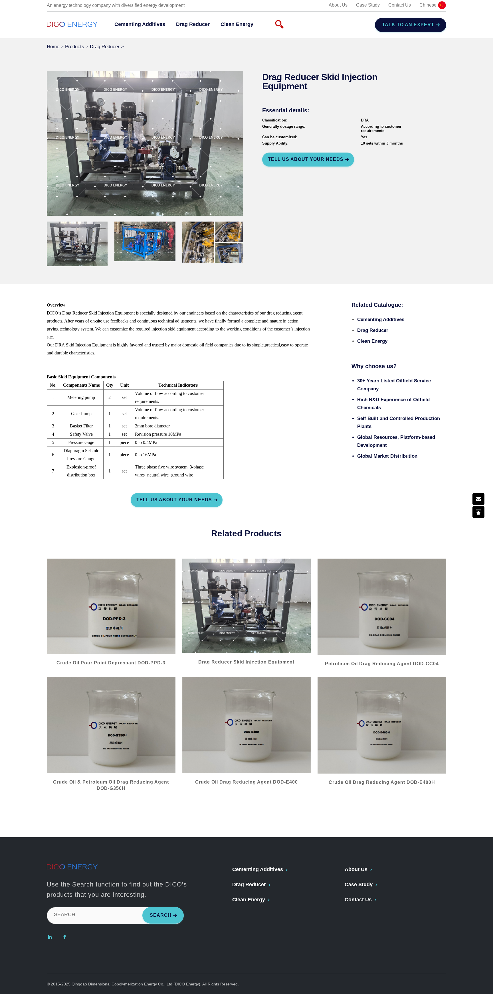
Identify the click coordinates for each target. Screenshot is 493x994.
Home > (56, 46)
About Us (338, 5)
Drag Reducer (193, 24)
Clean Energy (237, 24)
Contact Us (399, 5)
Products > (77, 46)
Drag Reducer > (107, 46)
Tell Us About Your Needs (306, 159)
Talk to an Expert (408, 24)
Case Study (368, 5)
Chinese (428, 5)
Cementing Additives (139, 24)
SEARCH (64, 914)
